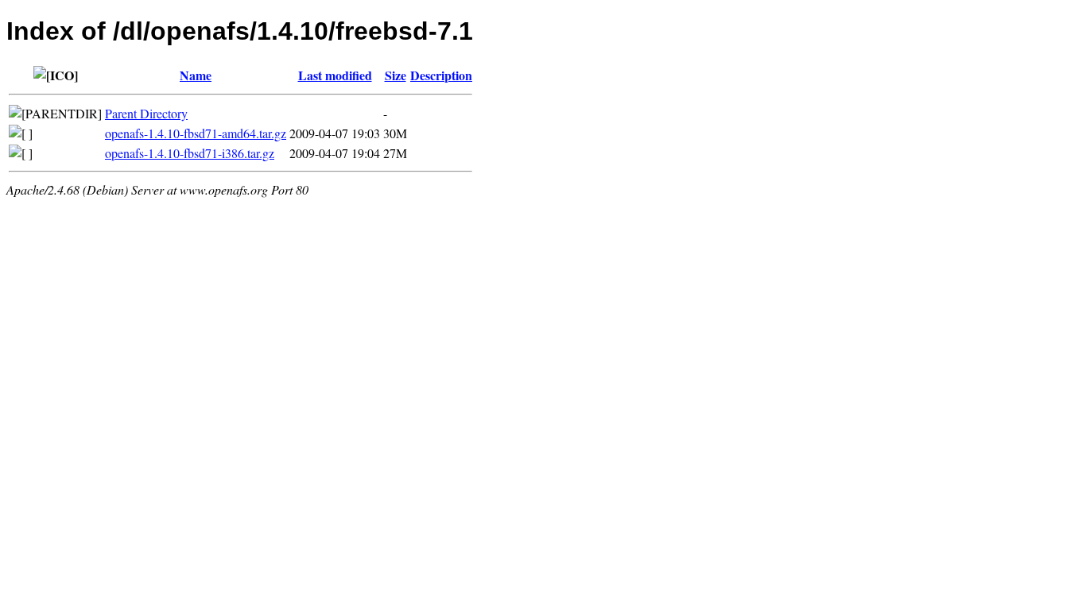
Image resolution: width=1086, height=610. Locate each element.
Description (441, 75)
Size (395, 75)
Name (195, 75)
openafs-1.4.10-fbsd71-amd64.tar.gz (195, 133)
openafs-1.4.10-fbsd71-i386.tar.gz (189, 153)
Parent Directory (146, 113)
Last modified (335, 75)
